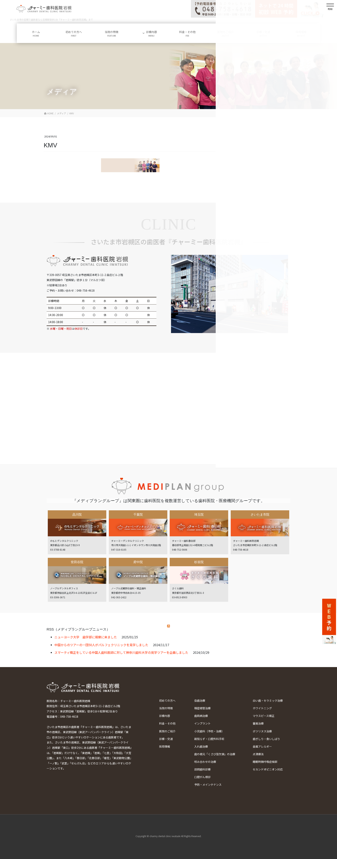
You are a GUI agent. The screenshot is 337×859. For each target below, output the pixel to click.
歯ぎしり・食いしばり (266, 739)
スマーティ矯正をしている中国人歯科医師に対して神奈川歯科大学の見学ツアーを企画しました (121, 652)
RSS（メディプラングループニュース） (78, 629)
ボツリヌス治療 (262, 731)
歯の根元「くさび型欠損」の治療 (214, 754)
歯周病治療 (201, 716)
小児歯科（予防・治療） (209, 731)
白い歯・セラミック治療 (268, 700)
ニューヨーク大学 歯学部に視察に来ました (85, 637)
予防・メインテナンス (208, 784)
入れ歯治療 (201, 746)
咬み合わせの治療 (205, 762)
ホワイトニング (262, 708)
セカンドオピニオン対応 (268, 769)
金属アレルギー (262, 746)
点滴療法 (258, 754)
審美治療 (258, 723)
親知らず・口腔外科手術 (209, 739)
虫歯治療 (199, 700)
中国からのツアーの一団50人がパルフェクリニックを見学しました (101, 644)
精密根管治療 (202, 708)
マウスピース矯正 (263, 716)
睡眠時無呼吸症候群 (265, 762)
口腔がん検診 (202, 777)
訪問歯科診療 (202, 769)
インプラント (202, 723)
